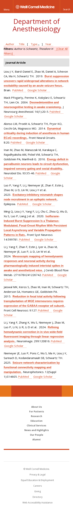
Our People (36, 434)
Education (36, 420)
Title (22, 44)
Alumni (36, 439)
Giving (37, 491)
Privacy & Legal (37, 474)
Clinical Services (36, 425)
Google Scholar (37, 90)
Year (48, 44)
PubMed (17, 90)
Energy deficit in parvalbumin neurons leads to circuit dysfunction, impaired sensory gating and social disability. (36, 164)
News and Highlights (36, 430)
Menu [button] (7, 9)
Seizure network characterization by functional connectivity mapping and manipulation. (32, 367)
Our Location (5, 391)
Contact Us (67, 391)
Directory (37, 497)
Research (36, 416)
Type (34, 44)
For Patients (36, 411)
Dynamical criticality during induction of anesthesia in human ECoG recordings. (36, 133)
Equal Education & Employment (37, 480)
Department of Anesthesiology (36, 25)
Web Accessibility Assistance (37, 502)
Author (10, 44)
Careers (37, 485)
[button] (66, 6)
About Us (36, 406)
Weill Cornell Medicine (36, 455)
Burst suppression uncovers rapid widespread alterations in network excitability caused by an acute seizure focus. (36, 81)
